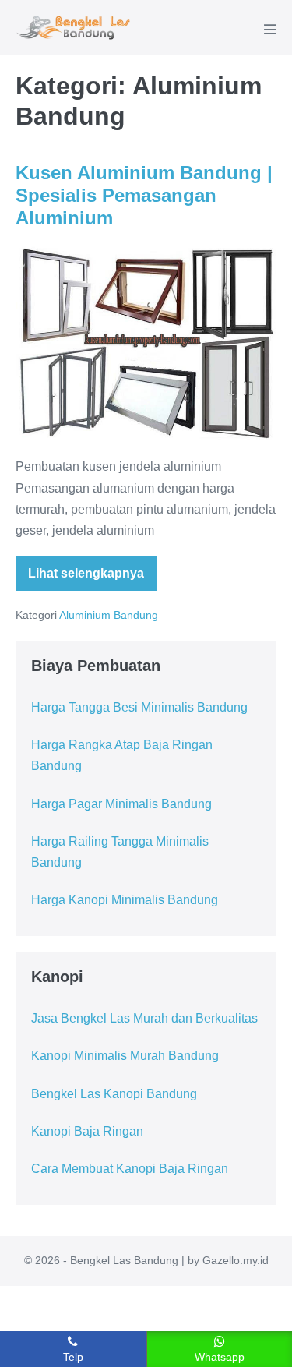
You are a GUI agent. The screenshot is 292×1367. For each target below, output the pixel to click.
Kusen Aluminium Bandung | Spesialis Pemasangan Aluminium (144, 195)
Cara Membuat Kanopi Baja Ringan (129, 1168)
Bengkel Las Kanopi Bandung (114, 1093)
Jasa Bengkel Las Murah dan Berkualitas (144, 1018)
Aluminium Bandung (108, 615)
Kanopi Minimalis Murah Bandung (125, 1055)
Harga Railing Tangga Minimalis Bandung (120, 852)
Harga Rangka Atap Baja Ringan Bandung (122, 755)
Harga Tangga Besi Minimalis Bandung (139, 707)
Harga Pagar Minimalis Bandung (121, 804)
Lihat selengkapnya (92, 579)
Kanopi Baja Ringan (87, 1131)
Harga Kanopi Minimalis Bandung (124, 899)
